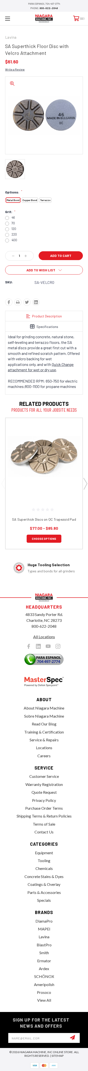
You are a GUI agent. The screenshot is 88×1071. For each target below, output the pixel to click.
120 (13, 228)
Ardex (44, 968)
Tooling (44, 860)
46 (13, 217)
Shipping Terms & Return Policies (44, 816)
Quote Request (44, 792)
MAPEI (44, 929)
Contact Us (44, 832)
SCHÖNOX (44, 976)
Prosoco (44, 992)
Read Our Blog (44, 724)
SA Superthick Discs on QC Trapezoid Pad (44, 519)
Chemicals (44, 868)
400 (14, 240)
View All (44, 1000)
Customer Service (44, 776)
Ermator (44, 960)
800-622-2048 (49, 8)
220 (14, 234)
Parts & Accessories (44, 892)
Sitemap (58, 1056)
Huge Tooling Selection (49, 564)
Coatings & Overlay (44, 884)
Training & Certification (44, 732)
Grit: (10, 212)
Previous (3, 483)
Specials (44, 900)
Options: (13, 192)
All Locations (44, 636)
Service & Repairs (44, 739)
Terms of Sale (44, 824)
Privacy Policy (44, 800)
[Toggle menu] (13, 18)
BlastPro (44, 944)
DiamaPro (44, 921)
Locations (44, 747)
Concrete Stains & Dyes (44, 876)
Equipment (44, 852)
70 (13, 223)
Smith (44, 952)
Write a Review (15, 69)
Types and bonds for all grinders (51, 571)
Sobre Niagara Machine (44, 716)
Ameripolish (44, 984)
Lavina (44, 936)
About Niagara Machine (44, 708)
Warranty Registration (44, 784)
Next (85, 483)
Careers (44, 755)
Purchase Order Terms (44, 808)
